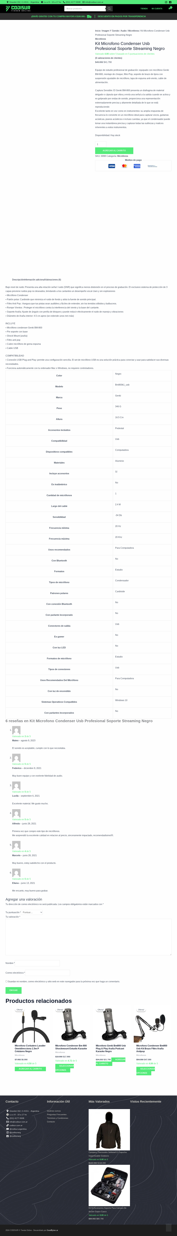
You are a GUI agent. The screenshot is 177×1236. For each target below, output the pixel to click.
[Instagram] (166, 2)
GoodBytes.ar (52, 1230)
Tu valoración (13, 917)
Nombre (10, 963)
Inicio (97, 31)
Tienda (144, 8)
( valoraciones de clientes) (108, 58)
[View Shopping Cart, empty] (169, 9)
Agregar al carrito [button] (30, 1069)
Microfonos (133, 31)
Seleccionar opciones (64, 1068)
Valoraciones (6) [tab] (53, 279)
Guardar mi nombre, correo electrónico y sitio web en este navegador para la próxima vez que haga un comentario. (64, 981)
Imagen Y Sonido (110, 31)
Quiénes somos (54, 1111)
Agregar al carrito (114, 151)
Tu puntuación (13, 912)
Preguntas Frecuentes (57, 1114)
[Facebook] (170, 2)
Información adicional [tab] (34, 279)
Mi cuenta (157, 8)
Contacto (51, 1122)
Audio (124, 31)
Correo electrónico (15, 973)
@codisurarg (15, 1132)
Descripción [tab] (18, 279)
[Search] (109, 8)
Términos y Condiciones (57, 1118)
